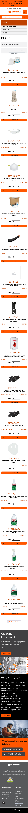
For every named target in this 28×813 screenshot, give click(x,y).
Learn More (6, 653)
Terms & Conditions (6, 796)
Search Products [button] (9, 27)
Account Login (5, 790)
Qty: (9, 80)
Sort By (21, 51)
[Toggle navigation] (3, 12)
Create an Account (6, 792)
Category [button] (6, 30)
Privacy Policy (5, 794)
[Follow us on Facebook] (3, 802)
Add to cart (14, 84)
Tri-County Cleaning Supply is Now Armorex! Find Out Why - (12, 3)
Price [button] (5, 33)
